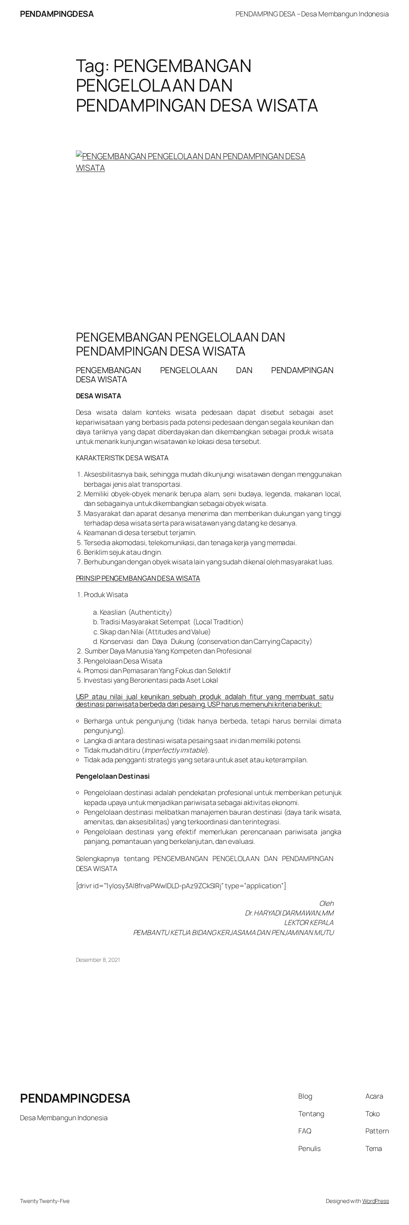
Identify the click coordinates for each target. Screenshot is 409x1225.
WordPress (375, 1201)
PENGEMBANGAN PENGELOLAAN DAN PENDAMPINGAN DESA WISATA (180, 344)
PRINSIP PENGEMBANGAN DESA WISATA (138, 578)
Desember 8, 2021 (98, 959)
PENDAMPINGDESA (56, 13)
